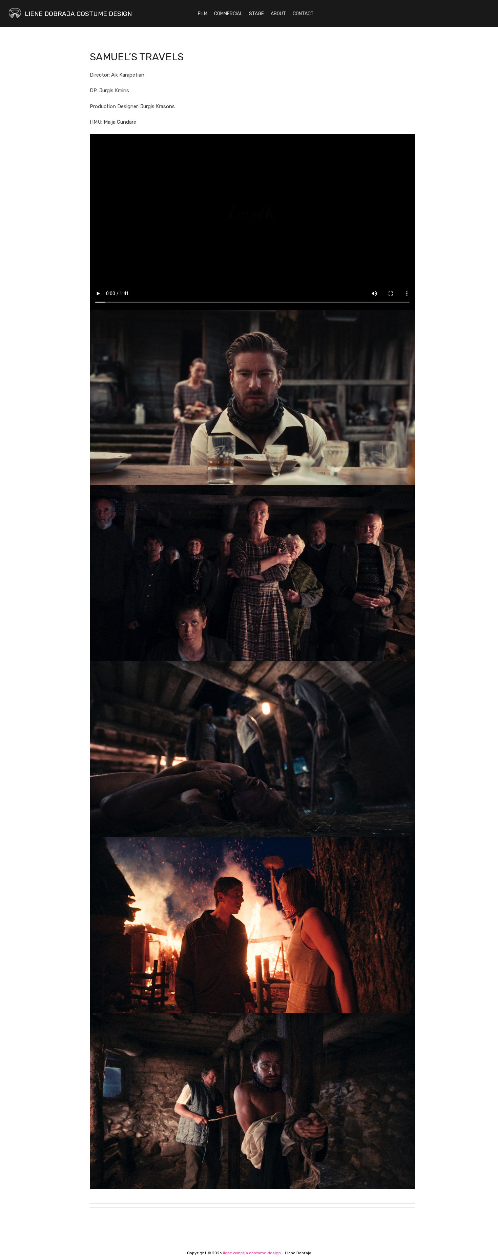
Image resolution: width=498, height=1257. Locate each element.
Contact (303, 14)
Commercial (228, 14)
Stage (256, 14)
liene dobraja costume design (78, 14)
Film (202, 14)
